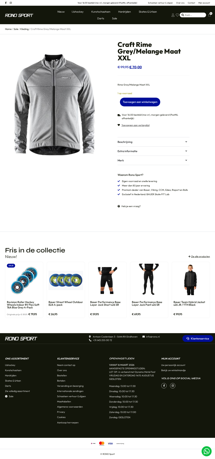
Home (8, 29)
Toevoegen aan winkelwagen (140, 102)
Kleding (24, 29)
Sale (16, 29)
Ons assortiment (17, 358)
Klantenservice (68, 358)
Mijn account (170, 358)
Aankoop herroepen (68, 422)
